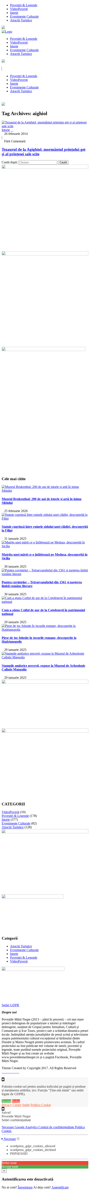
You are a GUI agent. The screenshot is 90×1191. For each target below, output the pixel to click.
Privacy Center (11, 1105)
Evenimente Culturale (24, 16)
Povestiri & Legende (23, 5)
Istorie (14, 12)
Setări (26, 1105)
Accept (6, 1101)
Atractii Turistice (21, 20)
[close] (3, 1108)
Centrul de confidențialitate (57, 1127)
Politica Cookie (41, 1105)
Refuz (16, 1101)
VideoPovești (19, 9)
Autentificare (60, 1187)
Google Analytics (27, 1127)
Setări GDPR (10, 1005)
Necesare (8, 1127)
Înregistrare (25, 1187)
